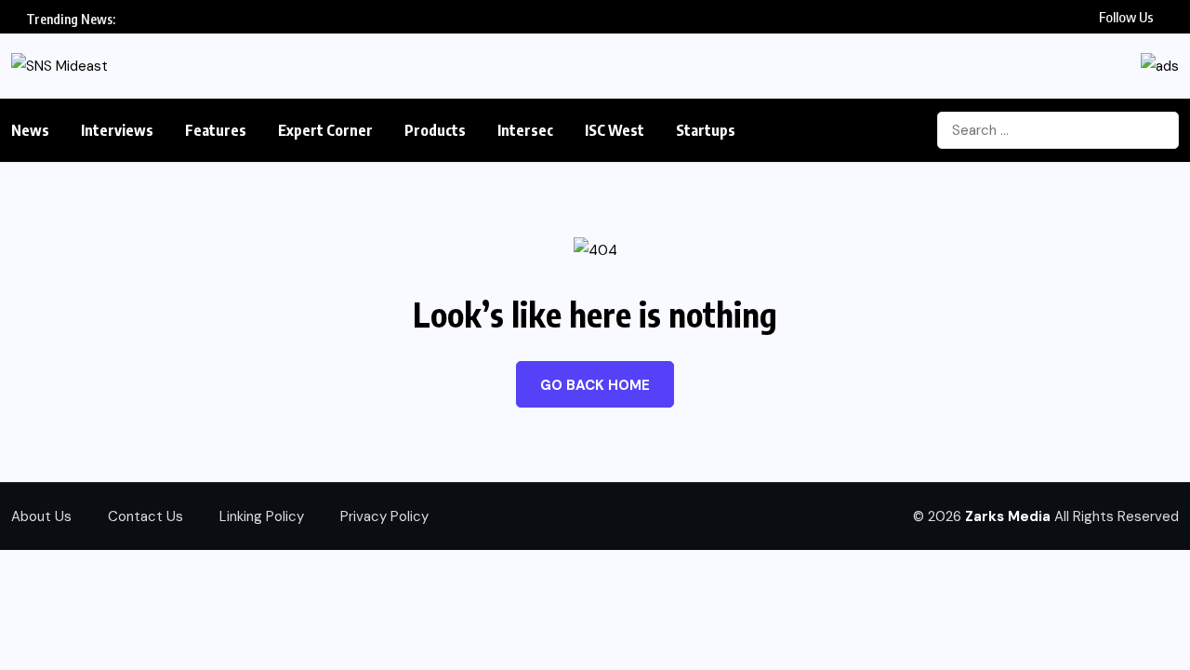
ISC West (614, 130)
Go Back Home (595, 385)
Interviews (117, 130)
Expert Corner (325, 130)
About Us (41, 516)
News (30, 130)
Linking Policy (261, 516)
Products (435, 130)
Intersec (525, 130)
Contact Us (145, 516)
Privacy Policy (384, 516)
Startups (705, 130)
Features (215, 130)
